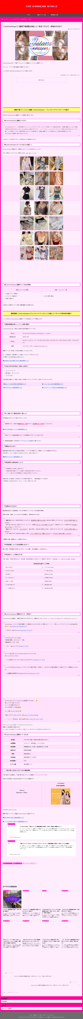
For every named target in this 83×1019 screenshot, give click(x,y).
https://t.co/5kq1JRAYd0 (30, 715)
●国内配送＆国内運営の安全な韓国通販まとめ (16, 361)
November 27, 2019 (39, 660)
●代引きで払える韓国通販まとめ (12, 387)
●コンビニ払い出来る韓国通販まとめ (52, 384)
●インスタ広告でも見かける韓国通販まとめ (15, 821)
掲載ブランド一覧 (37, 1015)
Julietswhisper (27, 863)
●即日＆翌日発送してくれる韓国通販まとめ (15, 429)
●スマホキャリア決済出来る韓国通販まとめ (54, 387)
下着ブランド (34, 863)
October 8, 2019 (23, 646)
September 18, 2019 (26, 630)
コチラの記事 (28, 441)
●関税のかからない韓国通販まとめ (12, 457)
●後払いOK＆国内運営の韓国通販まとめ (14, 384)
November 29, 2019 (33, 673)
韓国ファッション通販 (18, 863)
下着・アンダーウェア (8, 863)
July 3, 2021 (39, 719)
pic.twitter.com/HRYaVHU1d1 (18, 626)
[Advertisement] (41, 93)
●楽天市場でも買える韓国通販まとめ (13, 817)
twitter (44, 1015)
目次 (40, 80)
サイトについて (50, 1015)
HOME (31, 1015)
